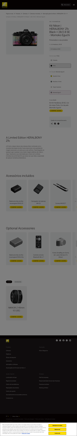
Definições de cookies (57, 425)
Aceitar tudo (57, 433)
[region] (38, 429)
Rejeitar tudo (57, 429)
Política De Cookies (26, 433)
